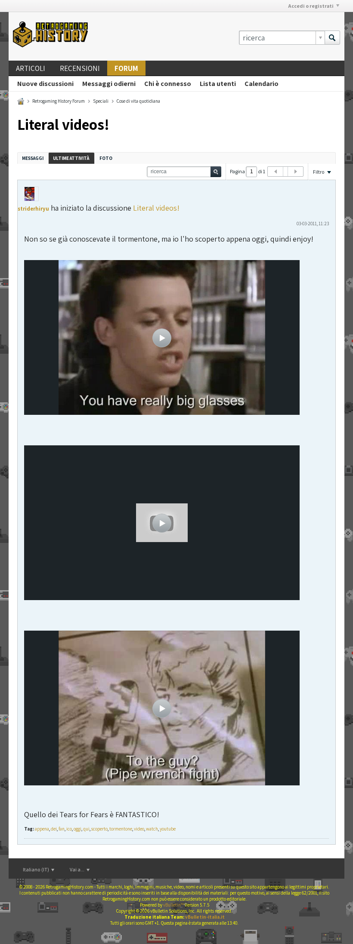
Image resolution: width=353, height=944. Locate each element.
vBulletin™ (173, 905)
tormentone (120, 829)
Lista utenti (218, 83)
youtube (168, 829)
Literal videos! (156, 208)
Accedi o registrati (311, 6)
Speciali (100, 101)
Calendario (262, 83)
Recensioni (80, 68)
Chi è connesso (167, 83)
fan (62, 829)
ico (69, 829)
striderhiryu (33, 208)
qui (86, 829)
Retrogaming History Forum (58, 101)
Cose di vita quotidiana (138, 101)
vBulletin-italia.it (205, 917)
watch (152, 829)
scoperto (99, 829)
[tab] (32, 158)
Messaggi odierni (109, 83)
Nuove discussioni (45, 83)
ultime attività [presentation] (71, 158)
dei (54, 829)
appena (42, 829)
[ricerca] (332, 38)
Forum (126, 68)
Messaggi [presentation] (32, 158)
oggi (77, 829)
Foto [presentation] (105, 158)
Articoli (30, 68)
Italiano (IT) (36, 869)
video (139, 829)
